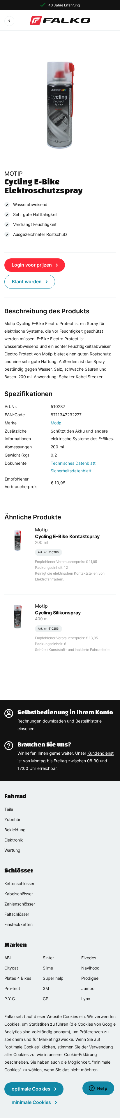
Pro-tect (12, 988)
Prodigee (89, 978)
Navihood (90, 967)
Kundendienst (100, 753)
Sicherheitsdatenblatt (71, 470)
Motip (56, 422)
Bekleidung (15, 829)
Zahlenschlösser (19, 903)
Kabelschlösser (18, 893)
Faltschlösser (16, 914)
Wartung (12, 850)
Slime (48, 967)
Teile (8, 809)
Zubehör (12, 819)
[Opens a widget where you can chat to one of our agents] (98, 1088)
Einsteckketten (18, 924)
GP (45, 998)
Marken (15, 945)
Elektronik (13, 839)
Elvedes (88, 957)
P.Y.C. (10, 998)
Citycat (11, 967)
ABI (7, 957)
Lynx (85, 998)
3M (46, 988)
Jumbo (87, 988)
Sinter (48, 957)
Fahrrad (15, 796)
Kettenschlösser (19, 883)
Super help (53, 978)
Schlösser (18, 870)
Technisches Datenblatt (73, 463)
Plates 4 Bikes (17, 978)
